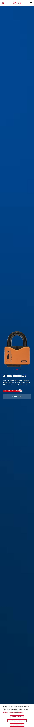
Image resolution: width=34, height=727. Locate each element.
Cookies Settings (17, 717)
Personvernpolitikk (12, 712)
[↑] (14, 370)
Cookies (5, 712)
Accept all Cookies (17, 725)
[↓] (20, 370)
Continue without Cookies (17, 721)
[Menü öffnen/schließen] (31, 3)
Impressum (20, 712)
